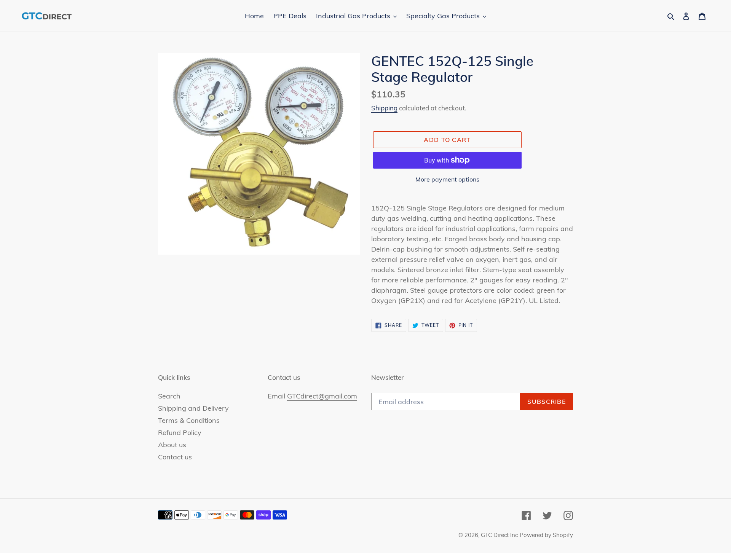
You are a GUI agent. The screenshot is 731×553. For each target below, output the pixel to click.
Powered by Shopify (546, 535)
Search (169, 396)
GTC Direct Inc (499, 535)
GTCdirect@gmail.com (322, 396)
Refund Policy (179, 432)
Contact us (175, 457)
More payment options (447, 179)
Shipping (384, 108)
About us (172, 444)
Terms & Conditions (189, 420)
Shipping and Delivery (193, 408)
